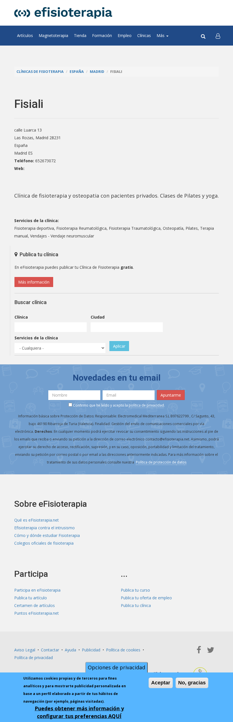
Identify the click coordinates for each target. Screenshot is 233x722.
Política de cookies (123, 650)
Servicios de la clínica (36, 338)
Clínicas (144, 35)
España (77, 71)
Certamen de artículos (34, 605)
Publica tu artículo (30, 597)
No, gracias (192, 683)
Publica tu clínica (136, 605)
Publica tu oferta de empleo (146, 597)
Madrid (97, 71)
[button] (218, 36)
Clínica (21, 317)
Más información (33, 282)
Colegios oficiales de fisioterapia (44, 543)
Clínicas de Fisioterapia (40, 71)
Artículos (25, 35)
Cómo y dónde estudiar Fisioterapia (47, 535)
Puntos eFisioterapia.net (36, 613)
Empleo (125, 35)
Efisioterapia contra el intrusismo (44, 527)
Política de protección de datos (161, 462)
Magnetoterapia (53, 35)
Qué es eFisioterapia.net (36, 520)
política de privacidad (146, 405)
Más (161, 35)
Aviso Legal (24, 650)
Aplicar (119, 346)
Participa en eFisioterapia (37, 590)
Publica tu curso (135, 590)
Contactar (50, 650)
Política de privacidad (33, 657)
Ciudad (98, 317)
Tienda (80, 35)
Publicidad (91, 650)
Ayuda (70, 650)
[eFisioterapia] (63, 13)
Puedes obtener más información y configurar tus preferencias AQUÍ (79, 712)
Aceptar (160, 683)
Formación (102, 35)
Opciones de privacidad (116, 667)
